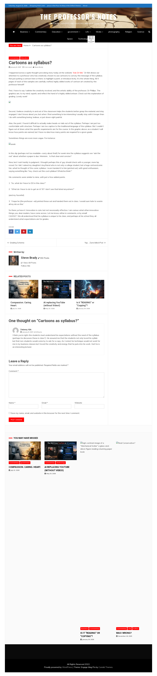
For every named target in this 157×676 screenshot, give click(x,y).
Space (70, 39)
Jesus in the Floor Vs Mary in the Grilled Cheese (64, 6)
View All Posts (29, 262)
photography (114, 31)
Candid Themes (106, 667)
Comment (14, 371)
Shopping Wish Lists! (37, 6)
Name (12, 403)
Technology (85, 39)
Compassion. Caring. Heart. (25, 467)
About (85, 6)
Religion (128, 31)
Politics (135, 628)
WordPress (67, 667)
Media (98, 31)
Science (140, 31)
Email (45, 403)
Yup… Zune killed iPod (94, 242)
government (73, 31)
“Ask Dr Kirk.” (78, 72)
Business (24, 31)
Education (56, 31)
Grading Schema (17, 242)
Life (87, 31)
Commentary (40, 31)
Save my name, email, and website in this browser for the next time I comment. (45, 413)
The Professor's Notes (78, 17)
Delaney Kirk (25, 329)
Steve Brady (29, 257)
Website (78, 403)
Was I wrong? (124, 633)
